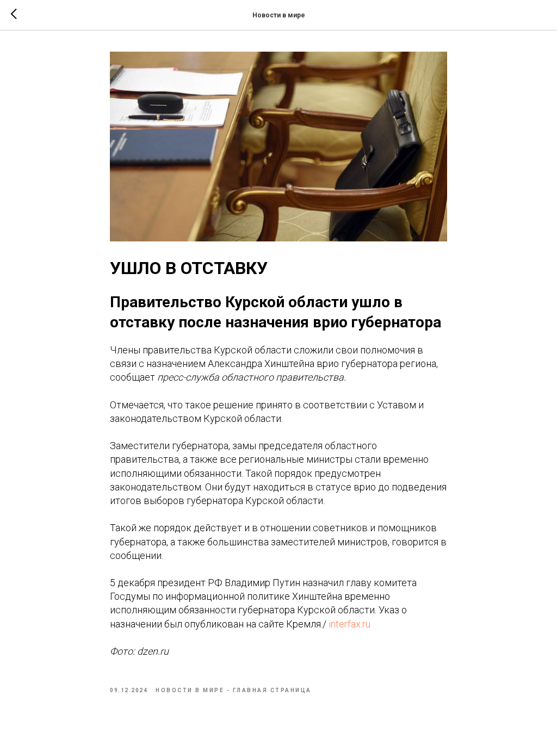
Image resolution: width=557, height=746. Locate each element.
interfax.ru (348, 624)
